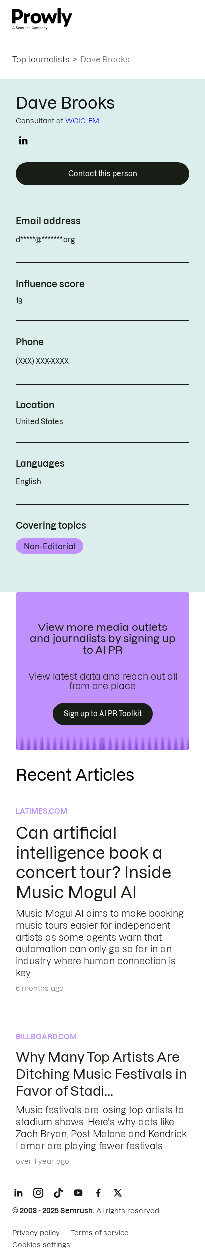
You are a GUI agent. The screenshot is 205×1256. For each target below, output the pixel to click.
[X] (118, 1193)
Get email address (117, 240)
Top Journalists (41, 59)
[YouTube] (78, 1193)
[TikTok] (58, 1193)
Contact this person (102, 174)
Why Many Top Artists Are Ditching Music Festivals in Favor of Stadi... (101, 1074)
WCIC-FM (82, 121)
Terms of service (100, 1232)
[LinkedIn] (18, 1193)
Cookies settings (41, 1244)
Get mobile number (113, 361)
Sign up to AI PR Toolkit (103, 714)
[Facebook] (98, 1193)
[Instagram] (38, 1193)
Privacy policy (36, 1232)
